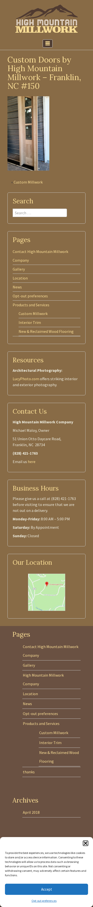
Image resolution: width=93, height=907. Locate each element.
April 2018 (31, 812)
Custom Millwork (28, 182)
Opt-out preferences (44, 901)
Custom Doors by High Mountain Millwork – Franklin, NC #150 (44, 73)
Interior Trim (30, 322)
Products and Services (31, 304)
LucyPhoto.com (26, 378)
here (31, 461)
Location (20, 278)
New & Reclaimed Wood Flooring (46, 331)
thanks (29, 771)
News (17, 286)
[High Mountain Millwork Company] (46, 18)
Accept (46, 889)
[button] (85, 843)
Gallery (19, 269)
